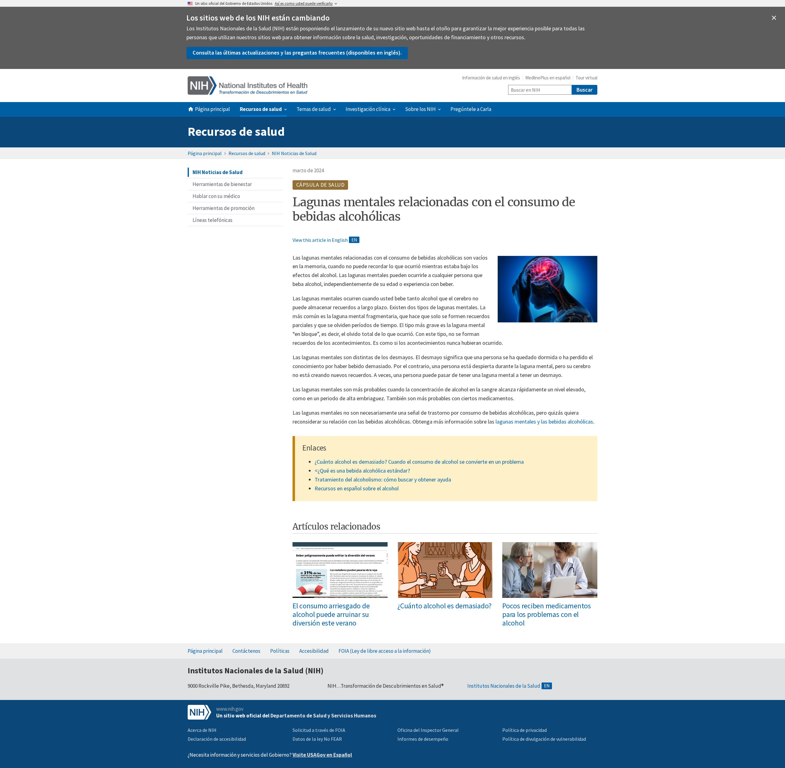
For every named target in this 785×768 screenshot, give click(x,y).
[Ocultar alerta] (774, 17)
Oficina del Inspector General (428, 730)
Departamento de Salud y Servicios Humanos (323, 715)
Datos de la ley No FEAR (317, 739)
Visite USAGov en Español (322, 754)
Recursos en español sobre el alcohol (357, 488)
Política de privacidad (524, 730)
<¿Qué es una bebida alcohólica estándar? (362, 470)
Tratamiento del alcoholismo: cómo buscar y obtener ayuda (383, 479)
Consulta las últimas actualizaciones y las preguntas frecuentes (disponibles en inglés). (297, 52)
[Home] (247, 85)
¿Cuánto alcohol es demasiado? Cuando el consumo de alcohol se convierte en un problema (419, 461)
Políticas (279, 651)
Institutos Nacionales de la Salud (503, 685)
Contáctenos (246, 651)
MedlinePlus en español (547, 78)
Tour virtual (586, 78)
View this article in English (320, 240)
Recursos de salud (236, 131)
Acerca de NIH (202, 730)
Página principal (205, 153)
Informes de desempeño (422, 739)
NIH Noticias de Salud (294, 153)
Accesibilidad (314, 651)
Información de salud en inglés (491, 78)
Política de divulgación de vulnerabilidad (544, 739)
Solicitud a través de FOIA (319, 730)
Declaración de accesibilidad (217, 739)
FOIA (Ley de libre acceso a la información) (385, 651)
